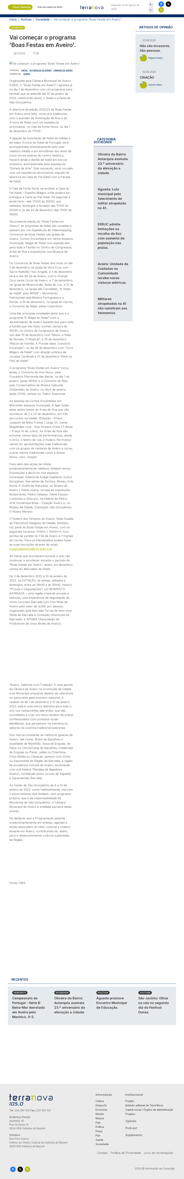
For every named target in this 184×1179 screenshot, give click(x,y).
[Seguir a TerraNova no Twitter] (168, 4)
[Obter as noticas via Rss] (161, 9)
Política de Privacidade (126, 1153)
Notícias (26, 19)
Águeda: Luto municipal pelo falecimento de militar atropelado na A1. (112, 198)
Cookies (102, 1153)
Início (13, 19)
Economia (101, 1109)
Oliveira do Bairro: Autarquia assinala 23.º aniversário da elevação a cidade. (113, 163)
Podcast (131, 1128)
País (98, 1122)
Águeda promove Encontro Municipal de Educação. (111, 1002)
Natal (24, 70)
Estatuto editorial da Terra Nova (144, 1105)
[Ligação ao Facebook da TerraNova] (161, 4)
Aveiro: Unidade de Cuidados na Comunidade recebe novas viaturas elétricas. (113, 273)
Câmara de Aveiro (63, 70)
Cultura (145, 992)
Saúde (99, 1139)
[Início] (92, 7)
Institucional (134, 1094)
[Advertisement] (41, 655)
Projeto (129, 1101)
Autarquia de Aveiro (40, 70)
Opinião (130, 1121)
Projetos (130, 1113)
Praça (99, 1131)
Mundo (100, 1113)
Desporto (20, 992)
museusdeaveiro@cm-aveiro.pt (30, 549)
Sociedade (43, 19)
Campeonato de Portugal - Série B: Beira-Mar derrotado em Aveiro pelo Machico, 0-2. (28, 1007)
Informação (104, 1094)
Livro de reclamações (158, 1153)
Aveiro (26, 74)
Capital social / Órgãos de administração (149, 1109)
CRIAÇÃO (147, 77)
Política (103, 992)
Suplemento (133, 1135)
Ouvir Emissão (22, 7)
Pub (98, 1135)
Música (100, 1118)
